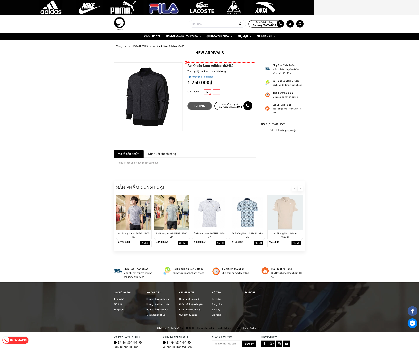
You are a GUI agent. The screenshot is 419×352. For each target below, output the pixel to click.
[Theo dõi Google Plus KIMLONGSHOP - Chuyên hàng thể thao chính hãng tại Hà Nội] (271, 344)
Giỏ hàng (216, 314)
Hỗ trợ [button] (216, 292)
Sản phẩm (119, 309)
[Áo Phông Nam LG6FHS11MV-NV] (133, 212)
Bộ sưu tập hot (273, 124)
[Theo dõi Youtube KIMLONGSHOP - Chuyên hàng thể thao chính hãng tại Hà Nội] (286, 344)
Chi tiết (144, 243)
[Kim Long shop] (157, 7)
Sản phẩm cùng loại (140, 187)
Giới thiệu (118, 304)
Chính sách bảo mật (189, 299)
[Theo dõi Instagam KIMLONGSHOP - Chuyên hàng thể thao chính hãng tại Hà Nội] (279, 344)
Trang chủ (119, 299)
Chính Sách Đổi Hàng (189, 309)
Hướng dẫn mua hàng (157, 299)
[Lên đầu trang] (412, 335)
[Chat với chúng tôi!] (412, 323)
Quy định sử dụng (188, 314)
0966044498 (130, 342)
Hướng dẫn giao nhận (157, 309)
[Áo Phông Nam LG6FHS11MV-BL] (247, 212)
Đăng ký (216, 309)
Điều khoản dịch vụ (155, 314)
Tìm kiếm (216, 299)
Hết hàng (199, 106)
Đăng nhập (217, 304)
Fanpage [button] (250, 292)
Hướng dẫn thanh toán (158, 304)
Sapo (259, 328)
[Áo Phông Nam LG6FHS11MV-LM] (171, 212)
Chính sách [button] (186, 292)
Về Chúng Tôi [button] (122, 292)
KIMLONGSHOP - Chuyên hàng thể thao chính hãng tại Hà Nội (211, 328)
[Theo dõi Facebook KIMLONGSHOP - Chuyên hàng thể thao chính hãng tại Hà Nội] (264, 344)
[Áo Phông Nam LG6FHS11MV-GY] (209, 212)
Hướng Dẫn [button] (153, 292)
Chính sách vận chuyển (191, 304)
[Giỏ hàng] (300, 24)
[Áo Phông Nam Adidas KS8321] (285, 212)
